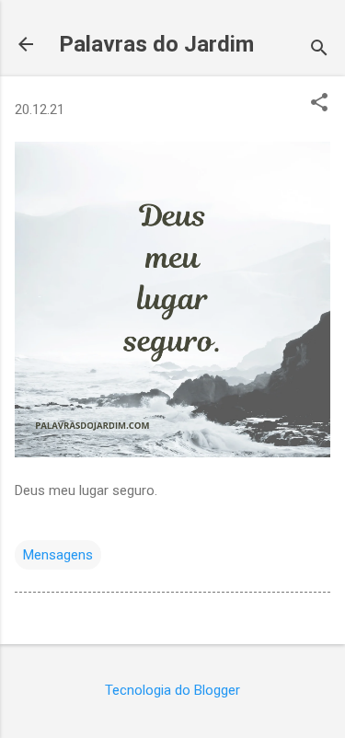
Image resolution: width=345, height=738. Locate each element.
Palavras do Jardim (156, 44)
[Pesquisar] (319, 50)
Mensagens (58, 555)
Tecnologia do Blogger (172, 690)
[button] (319, 104)
